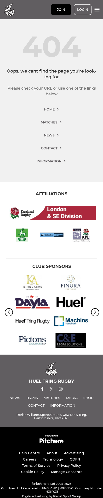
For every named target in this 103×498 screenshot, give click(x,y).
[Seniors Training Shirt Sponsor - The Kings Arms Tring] (32, 283)
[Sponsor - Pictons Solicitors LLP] (32, 341)
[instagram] (60, 390)
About (52, 453)
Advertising (74, 453)
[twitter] (51, 390)
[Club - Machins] (71, 322)
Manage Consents (66, 472)
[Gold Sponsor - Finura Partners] (71, 283)
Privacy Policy (69, 465)
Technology (53, 459)
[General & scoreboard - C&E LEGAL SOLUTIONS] (71, 341)
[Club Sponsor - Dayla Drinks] (32, 302)
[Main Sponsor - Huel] (71, 302)
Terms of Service (36, 465)
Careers (29, 459)
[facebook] (42, 390)
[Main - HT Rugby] (32, 322)
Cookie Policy (32, 472)
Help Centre (29, 453)
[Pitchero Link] (51, 442)
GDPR (75, 459)
